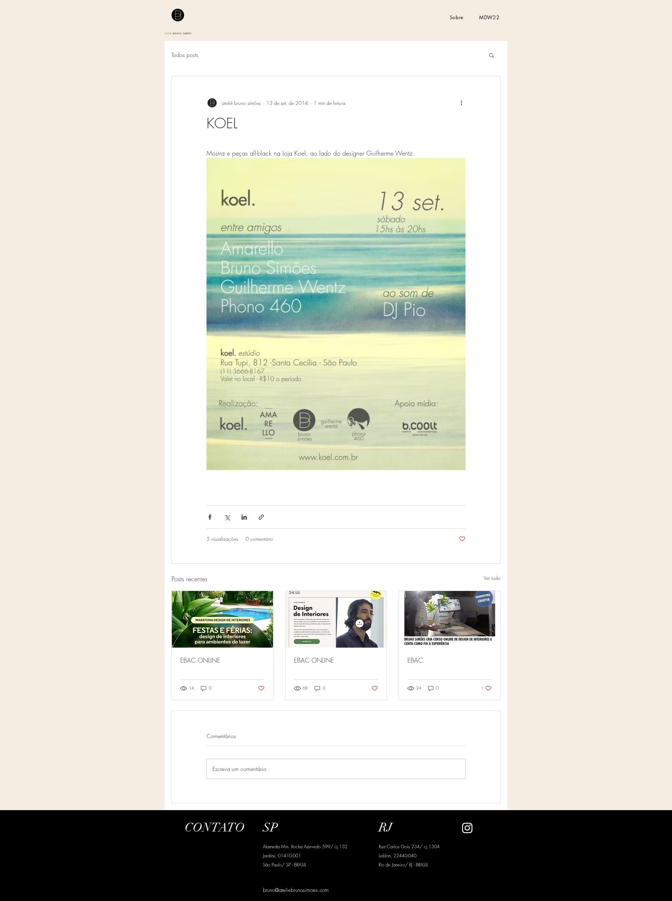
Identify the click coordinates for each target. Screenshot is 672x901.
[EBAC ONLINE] (222, 619)
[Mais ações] (461, 103)
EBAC (415, 660)
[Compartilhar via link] (261, 517)
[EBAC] (449, 619)
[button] (491, 55)
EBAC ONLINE (200, 660)
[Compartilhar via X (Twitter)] (227, 517)
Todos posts (185, 55)
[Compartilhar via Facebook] (209, 517)
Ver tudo (492, 578)
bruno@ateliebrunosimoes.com (296, 890)
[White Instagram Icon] (467, 828)
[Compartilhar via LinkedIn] (244, 517)
